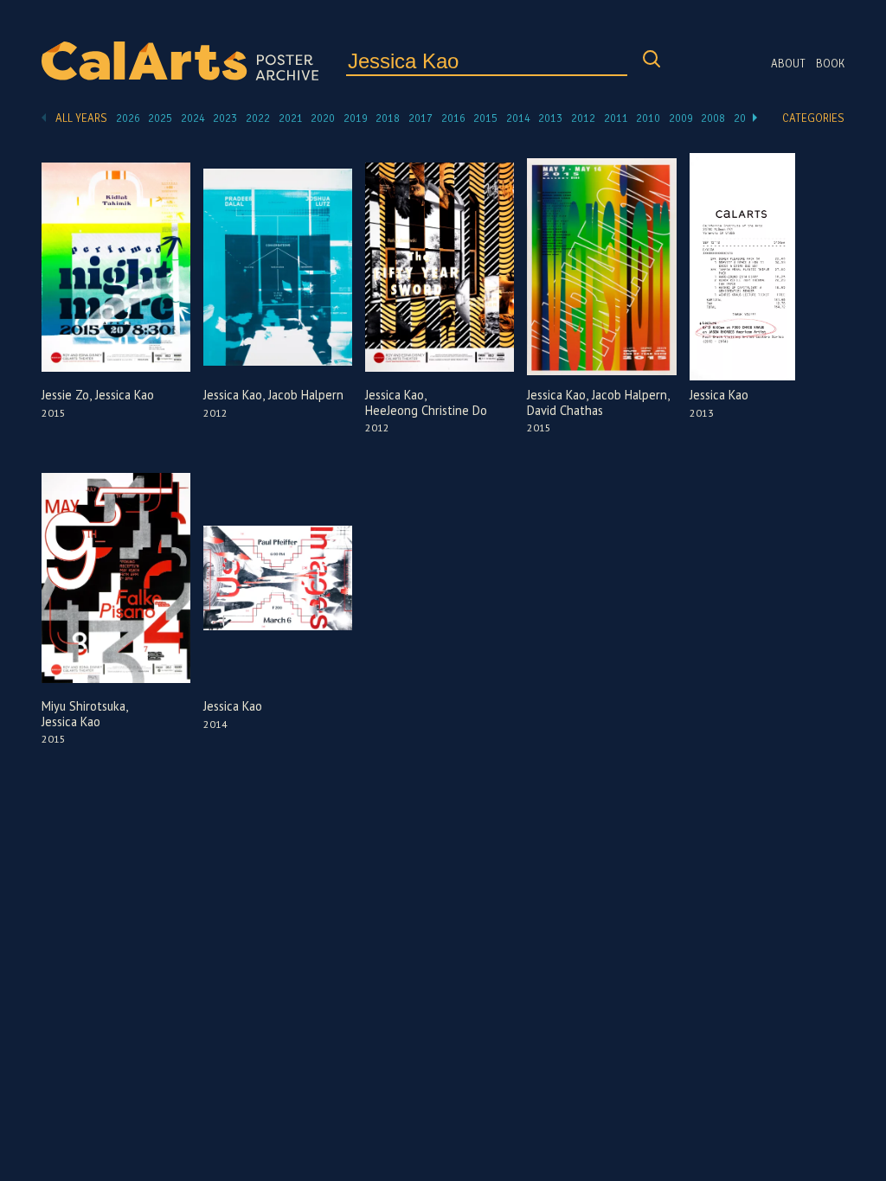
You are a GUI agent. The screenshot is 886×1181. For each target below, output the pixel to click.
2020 (323, 118)
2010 (648, 118)
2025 (160, 118)
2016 (453, 118)
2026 (128, 118)
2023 (225, 118)
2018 (388, 118)
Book (830, 64)
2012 (583, 118)
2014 (518, 118)
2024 (193, 118)
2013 (550, 118)
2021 (291, 118)
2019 (355, 118)
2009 (681, 118)
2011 (616, 118)
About (788, 64)
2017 (420, 118)
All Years (81, 118)
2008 (713, 118)
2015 (485, 118)
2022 (258, 118)
